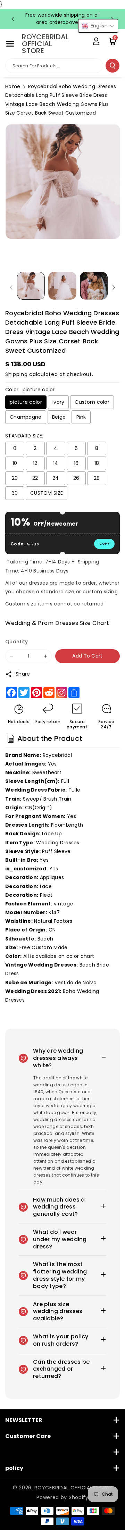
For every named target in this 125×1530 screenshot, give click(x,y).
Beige (59, 416)
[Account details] (96, 41)
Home (12, 86)
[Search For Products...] (112, 66)
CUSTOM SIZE (46, 493)
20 (15, 478)
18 (96, 463)
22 (35, 478)
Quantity (16, 641)
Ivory (58, 402)
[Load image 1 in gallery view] (31, 286)
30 (15, 493)
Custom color (92, 402)
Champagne (26, 416)
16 (76, 463)
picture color (26, 402)
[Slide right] (114, 287)
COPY (104, 544)
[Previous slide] (12, 18)
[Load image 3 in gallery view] (94, 286)
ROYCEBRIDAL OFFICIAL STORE (72, 1487)
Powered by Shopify (62, 1497)
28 (97, 478)
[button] (10, 43)
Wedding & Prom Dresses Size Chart (57, 623)
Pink (81, 416)
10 (14, 463)
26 (76, 478)
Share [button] (23, 673)
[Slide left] (11, 287)
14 (55, 463)
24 (55, 478)
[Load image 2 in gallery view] (62, 286)
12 (35, 463)
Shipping (16, 374)
